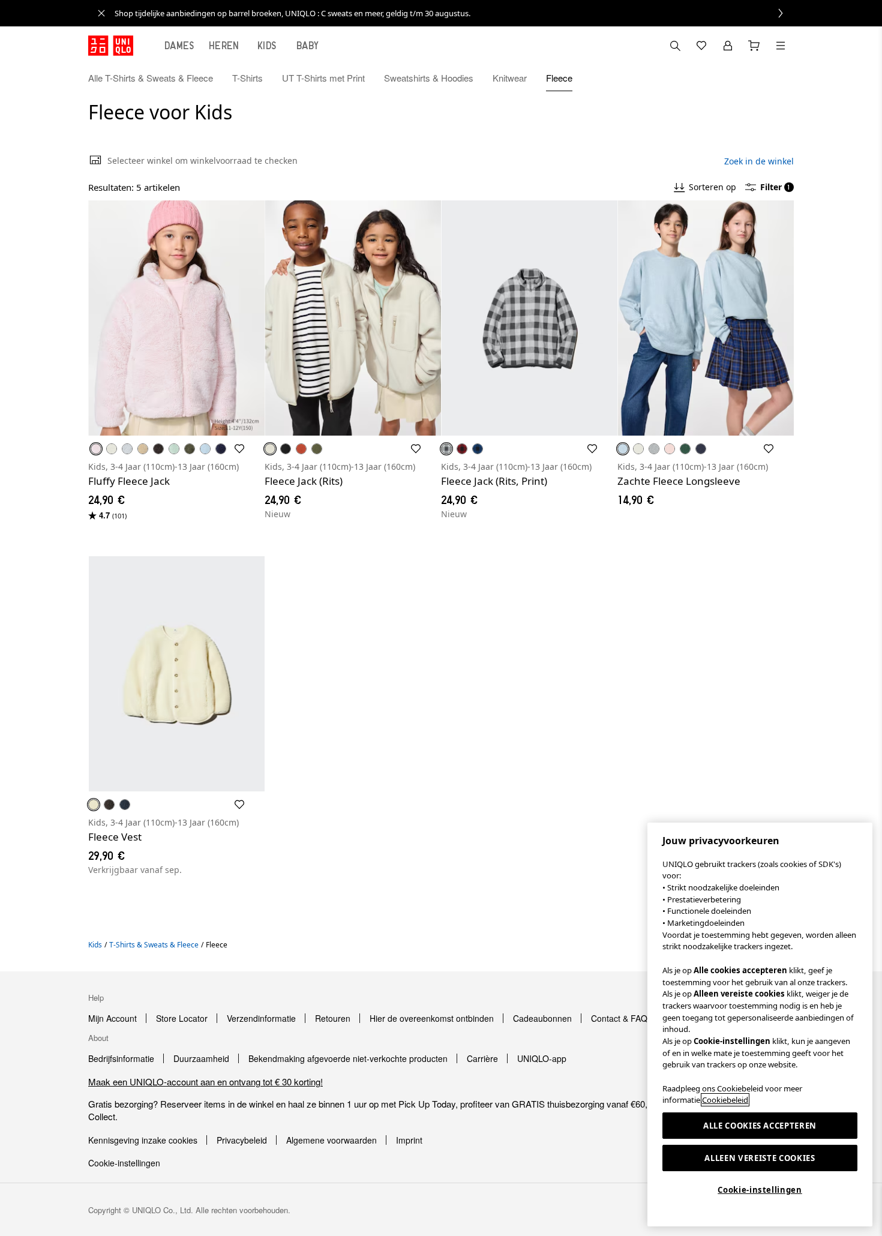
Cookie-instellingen (760, 1189)
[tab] (179, 45)
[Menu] (780, 45)
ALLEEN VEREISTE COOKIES (759, 1158)
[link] (454, 13)
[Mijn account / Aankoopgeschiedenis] (728, 45)
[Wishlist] (701, 45)
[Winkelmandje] (754, 45)
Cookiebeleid (725, 1099)
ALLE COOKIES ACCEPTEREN (760, 1125)
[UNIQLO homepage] (110, 45)
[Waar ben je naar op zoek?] (675, 45)
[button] (780, 78)
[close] (101, 13)
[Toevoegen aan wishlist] (239, 449)
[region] (759, 1024)
